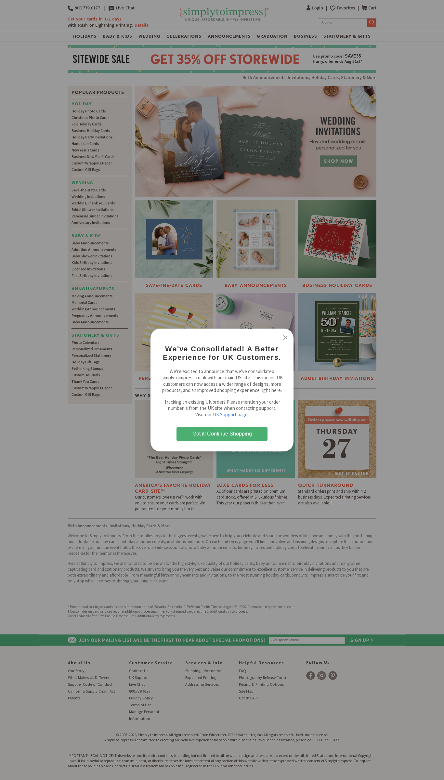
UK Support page (230, 414)
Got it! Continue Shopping (222, 433)
